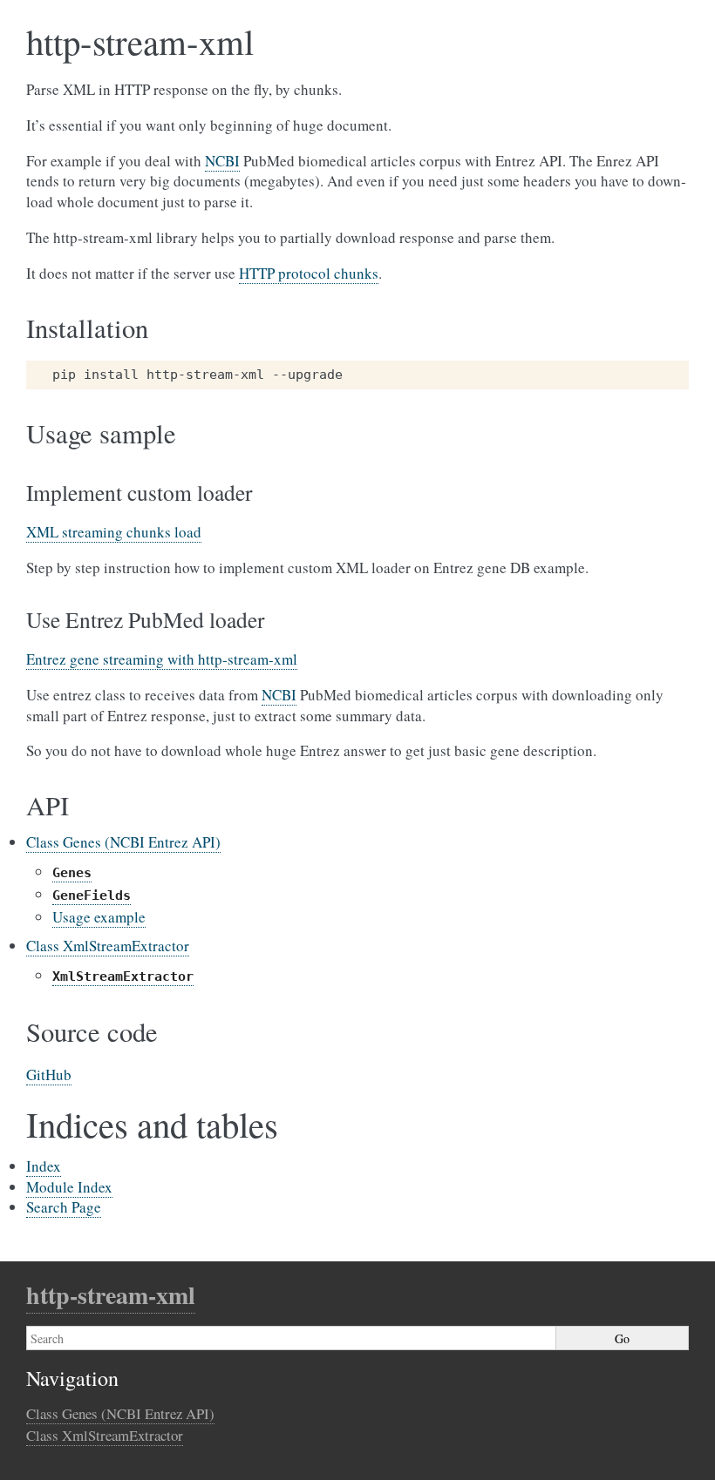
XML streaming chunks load (113, 532)
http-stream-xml (110, 1295)
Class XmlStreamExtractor (107, 946)
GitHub (49, 1074)
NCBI (222, 161)
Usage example (99, 917)
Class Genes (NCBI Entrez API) (123, 842)
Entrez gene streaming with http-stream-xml (161, 659)
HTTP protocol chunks (308, 273)
